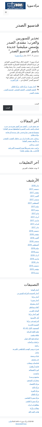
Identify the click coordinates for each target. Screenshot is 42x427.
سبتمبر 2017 (34, 199)
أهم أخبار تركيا (34, 314)
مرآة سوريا (33, 5)
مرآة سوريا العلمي (32, 401)
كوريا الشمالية (34, 370)
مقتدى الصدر (34, 93)
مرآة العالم (15, 87)
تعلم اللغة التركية (33, 332)
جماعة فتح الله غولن (31, 339)
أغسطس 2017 (33, 203)
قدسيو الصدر (8, 90)
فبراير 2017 (34, 224)
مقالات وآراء (34, 408)
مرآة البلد (23, 87)
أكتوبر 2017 (34, 196)
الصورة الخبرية (33, 325)
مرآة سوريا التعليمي (32, 398)
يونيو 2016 (35, 252)
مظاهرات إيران (33, 405)
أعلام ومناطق (34, 307)
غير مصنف (35, 360)
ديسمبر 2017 (34, 189)
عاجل (37, 353)
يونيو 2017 (35, 210)
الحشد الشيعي (19, 90)
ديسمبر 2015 (34, 266)
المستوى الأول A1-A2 (31, 328)
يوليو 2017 (35, 206)
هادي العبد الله (34, 412)
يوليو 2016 (35, 248)
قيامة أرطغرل (34, 367)
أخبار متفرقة (34, 304)
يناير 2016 (35, 262)
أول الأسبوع (34, 318)
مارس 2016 (34, 259)
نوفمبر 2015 (34, 269)
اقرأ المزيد (14, 80)
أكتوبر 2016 (34, 238)
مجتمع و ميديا (34, 377)
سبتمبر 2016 (34, 241)
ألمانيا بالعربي (34, 311)
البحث (37, 104)
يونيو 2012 (35, 273)
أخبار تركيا (35, 297)
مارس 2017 (34, 220)
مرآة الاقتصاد (34, 384)
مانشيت (36, 373)
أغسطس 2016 (33, 245)
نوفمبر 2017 (34, 193)
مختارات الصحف (33, 380)
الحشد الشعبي (31, 90)
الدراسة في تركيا (33, 321)
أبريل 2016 (35, 255)
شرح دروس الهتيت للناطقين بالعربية (26, 349)
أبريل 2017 (35, 217)
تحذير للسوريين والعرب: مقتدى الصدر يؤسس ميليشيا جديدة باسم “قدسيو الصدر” (23, 44)
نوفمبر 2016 (34, 234)
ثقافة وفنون (34, 335)
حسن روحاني (34, 145)
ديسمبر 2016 (34, 231)
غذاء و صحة (34, 356)
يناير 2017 (35, 227)
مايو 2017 (35, 213)
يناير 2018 (35, 186)
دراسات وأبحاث (33, 342)
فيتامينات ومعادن (33, 363)
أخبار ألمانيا (35, 290)
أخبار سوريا (32, 87)
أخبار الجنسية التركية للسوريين (28, 293)
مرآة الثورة (35, 391)
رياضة (37, 346)
